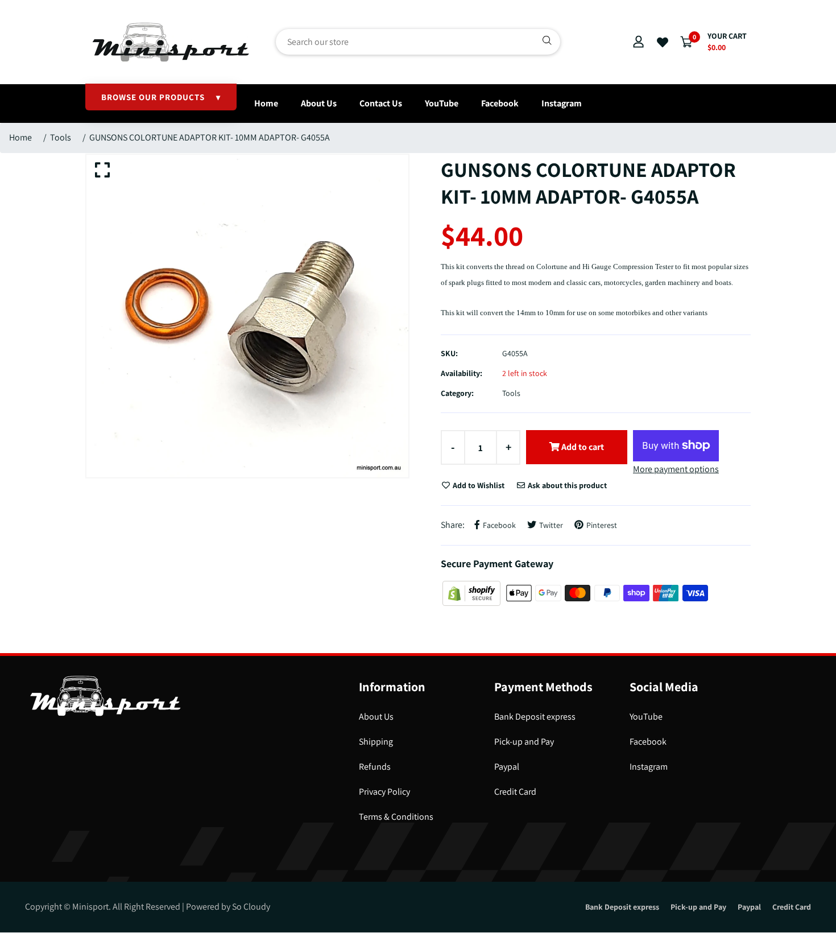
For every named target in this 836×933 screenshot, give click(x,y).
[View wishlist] (662, 42)
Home (266, 103)
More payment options (676, 469)
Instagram (561, 103)
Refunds (375, 767)
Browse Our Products (161, 97)
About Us (319, 103)
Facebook (500, 103)
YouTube (441, 103)
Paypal (506, 767)
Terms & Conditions (396, 817)
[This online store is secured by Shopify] (472, 592)
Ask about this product (566, 485)
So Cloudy (251, 907)
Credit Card (515, 792)
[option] (247, 316)
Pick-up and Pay (524, 742)
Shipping (376, 742)
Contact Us (380, 103)
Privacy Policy (384, 792)
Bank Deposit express (535, 717)
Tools (60, 137)
